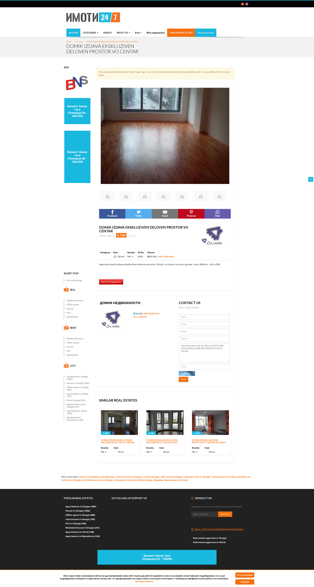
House (70, 308)
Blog (137, 32)
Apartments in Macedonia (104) (75, 418)
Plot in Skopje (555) (76, 400)
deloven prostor (147, 264)
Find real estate (206, 32)
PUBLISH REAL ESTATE (181, 32)
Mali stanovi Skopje (171, 476)
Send (183, 379)
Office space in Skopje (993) (78, 388)
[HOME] (93, 18)
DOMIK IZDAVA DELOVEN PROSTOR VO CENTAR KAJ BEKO (209, 441)
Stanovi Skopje (151, 476)
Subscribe (225, 514)
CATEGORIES (90, 32)
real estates (79, 41)
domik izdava (116, 264)
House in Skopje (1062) (78, 383)
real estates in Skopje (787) (77, 395)
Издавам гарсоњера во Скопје (170, 480)
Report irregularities (111, 281)
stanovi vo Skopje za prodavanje (96, 476)
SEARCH (107, 32)
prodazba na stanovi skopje (97, 480)
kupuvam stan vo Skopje (196, 476)
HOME (74, 32)
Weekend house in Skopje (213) (76, 405)
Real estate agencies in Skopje (210, 538)
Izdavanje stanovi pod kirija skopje (133, 480)
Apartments (72, 316)
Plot (68, 312)
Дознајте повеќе (144, 581)
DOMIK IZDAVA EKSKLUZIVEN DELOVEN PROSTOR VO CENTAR (112, 41)
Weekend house (75, 300)
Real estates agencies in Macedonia (218, 529)
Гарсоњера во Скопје (223, 476)
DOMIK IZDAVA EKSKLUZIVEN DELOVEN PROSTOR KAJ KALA (162, 441)
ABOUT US (122, 32)
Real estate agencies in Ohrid (209, 542)
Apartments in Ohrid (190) (77, 412)
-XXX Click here (166, 256)
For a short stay (74, 280)
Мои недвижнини (156, 32)
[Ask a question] (310, 179)
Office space (73, 304)
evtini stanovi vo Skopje (129, 476)
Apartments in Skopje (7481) (77, 377)
